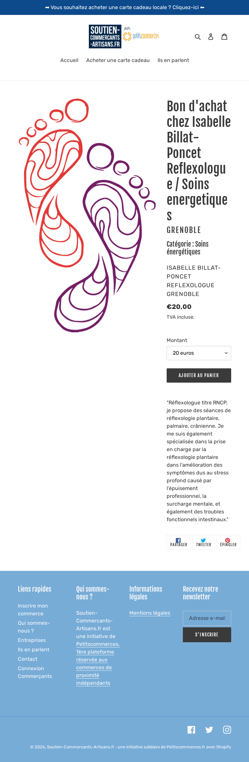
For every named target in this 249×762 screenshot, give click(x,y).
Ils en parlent (33, 649)
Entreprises (32, 640)
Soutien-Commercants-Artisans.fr (80, 746)
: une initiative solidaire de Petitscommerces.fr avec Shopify (173, 746)
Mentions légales (149, 613)
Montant (177, 340)
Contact (27, 659)
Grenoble (184, 230)
